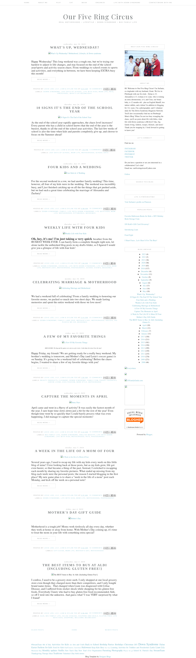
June (144, 288)
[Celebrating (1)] (75, 117)
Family (63, 211)
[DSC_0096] (74, 457)
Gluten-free (105, 616)
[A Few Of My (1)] (75, 342)
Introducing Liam (131, 229)
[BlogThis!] (107, 89)
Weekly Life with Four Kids (74, 227)
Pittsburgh (78, 213)
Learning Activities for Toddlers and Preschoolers (130, 647)
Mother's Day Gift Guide (74, 512)
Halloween (86, 647)
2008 (143, 362)
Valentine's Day (69, 653)
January (144, 333)
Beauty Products (49, 380)
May (144, 291)
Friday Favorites (108, 380)
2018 (143, 268)
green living (54, 382)
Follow (127, 174)
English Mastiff (87, 435)
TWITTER (129, 157)
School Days (102, 153)
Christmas (128, 644)
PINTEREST (130, 154)
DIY (136, 644)
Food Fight (129, 235)
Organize (100, 2)
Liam (158, 647)
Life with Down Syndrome (81, 211)
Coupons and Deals (88, 616)
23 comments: (96, 317)
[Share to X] (109, 89)
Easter (34, 647)
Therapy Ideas (47, 653)
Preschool (62, 93)
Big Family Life (52, 435)
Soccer (109, 320)
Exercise (63, 266)
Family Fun (92, 380)
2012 (143, 351)
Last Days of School (71, 92)
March (144, 328)
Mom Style (82, 382)
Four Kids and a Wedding (75, 167)
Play (58, 2)
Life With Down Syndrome (127, 2)
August (144, 282)
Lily (163, 647)
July (144, 285)
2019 (143, 265)
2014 (143, 345)
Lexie (152, 647)
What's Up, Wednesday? (74, 47)
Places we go (128, 650)
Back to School (92, 644)
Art (71, 645)
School (136, 650)
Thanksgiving (36, 653)
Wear (84, 2)
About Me (43, 2)
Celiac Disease (69, 616)
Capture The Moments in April (74, 396)
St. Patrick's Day (146, 650)
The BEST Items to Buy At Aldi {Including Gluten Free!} (74, 566)
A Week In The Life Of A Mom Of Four (75, 451)
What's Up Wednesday (81, 93)
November (144, 274)
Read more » (43, 79)
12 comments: (96, 377)
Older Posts (37, 630)
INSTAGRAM (130, 148)
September (145, 280)
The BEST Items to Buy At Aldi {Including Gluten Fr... (146, 321)
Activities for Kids (60, 644)
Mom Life (103, 92)
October (145, 277)
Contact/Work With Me (160, 2)
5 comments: (96, 150)
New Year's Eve (85, 650)
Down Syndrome (51, 92)
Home (26, 2)
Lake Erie (70, 320)
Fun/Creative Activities (73, 647)
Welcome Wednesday (85, 618)
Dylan (162, 644)
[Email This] (104, 89)
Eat (71, 2)
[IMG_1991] (74, 402)
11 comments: (96, 263)
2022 (144, 257)
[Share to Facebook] (112, 89)
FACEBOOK (129, 151)
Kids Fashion (68, 382)
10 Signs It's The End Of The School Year (74, 109)
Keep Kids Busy (98, 647)
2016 (143, 339)
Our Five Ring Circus (98, 16)
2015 (143, 342)
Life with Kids (90, 92)
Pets (111, 92)
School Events (93, 268)
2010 (143, 356)
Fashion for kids (45, 647)
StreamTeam (159, 650)
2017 (143, 336)
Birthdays (119, 644)
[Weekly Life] (75, 233)
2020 (143, 262)
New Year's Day (71, 650)
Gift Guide (59, 551)
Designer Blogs (105, 656)
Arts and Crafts (79, 644)
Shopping (68, 618)
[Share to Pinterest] (114, 89)
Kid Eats (107, 648)
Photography (78, 268)
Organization (97, 650)
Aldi (42, 616)
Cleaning (63, 380)
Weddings (91, 213)
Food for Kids (58, 647)
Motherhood (87, 153)
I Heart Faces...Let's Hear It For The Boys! (141, 240)
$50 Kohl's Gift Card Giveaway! (137, 224)
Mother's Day (49, 268)
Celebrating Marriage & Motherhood (75, 282)
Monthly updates (49, 650)
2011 (143, 353)
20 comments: (96, 613)
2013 (143, 348)
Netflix (61, 650)
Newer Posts (111, 630)
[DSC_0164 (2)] (74, 518)
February (144, 331)
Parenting (107, 650)
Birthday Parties (107, 644)
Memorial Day (36, 650)
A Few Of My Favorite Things (74, 336)
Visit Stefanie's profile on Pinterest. (138, 202)
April (144, 325)
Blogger (149, 434)
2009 (143, 359)
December (145, 271)
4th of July (47, 644)
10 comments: (96, 89)
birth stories (79, 653)
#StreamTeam (36, 644)
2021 (143, 260)
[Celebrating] (74, 53)
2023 (144, 254)
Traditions (57, 653)
